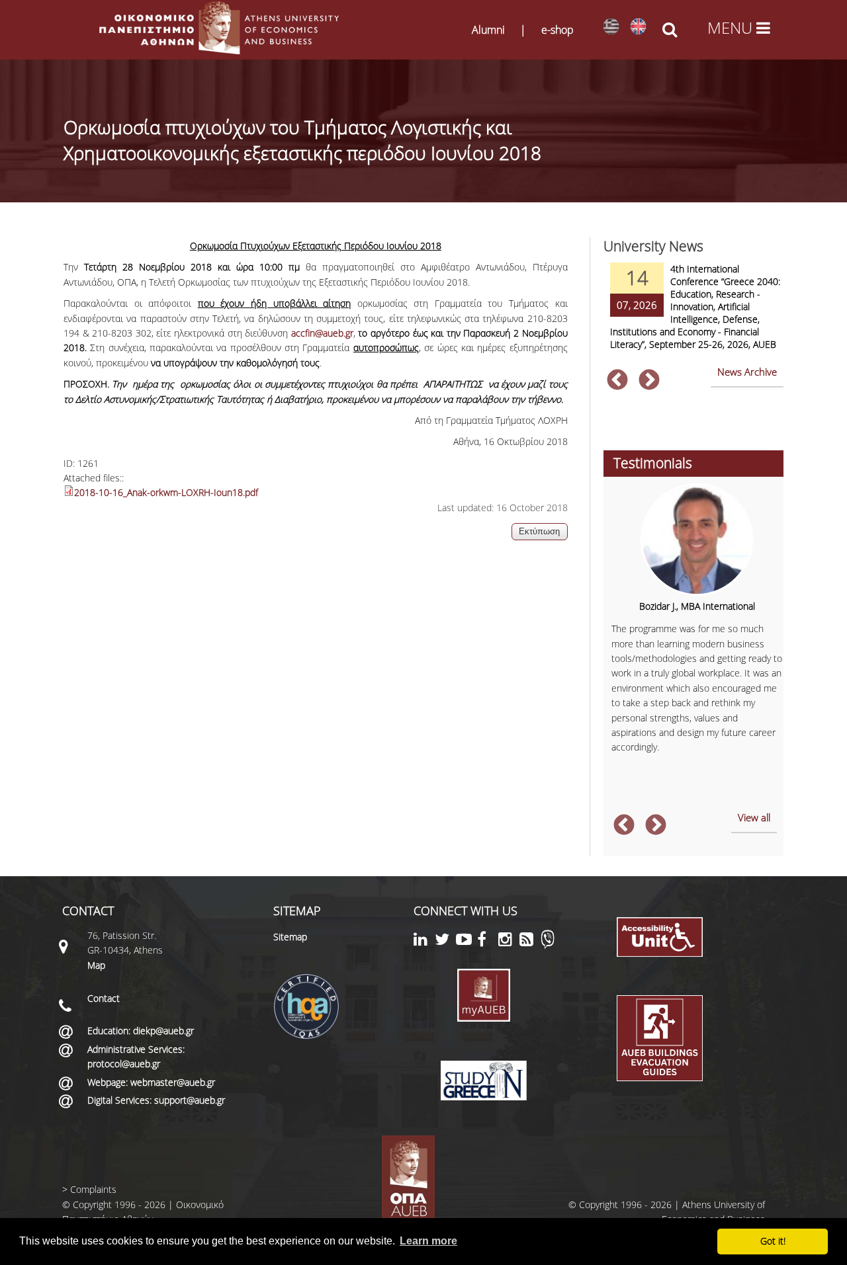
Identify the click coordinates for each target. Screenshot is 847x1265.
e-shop (557, 29)
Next (649, 381)
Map (96, 965)
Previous (617, 381)
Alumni (488, 29)
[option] (693, 315)
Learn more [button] (428, 1240)
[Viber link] (548, 945)
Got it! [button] (772, 1241)
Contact (103, 998)
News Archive (747, 371)
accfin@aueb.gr (322, 333)
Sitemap (290, 936)
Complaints (93, 1189)
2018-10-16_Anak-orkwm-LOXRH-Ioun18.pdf (166, 492)
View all (754, 817)
